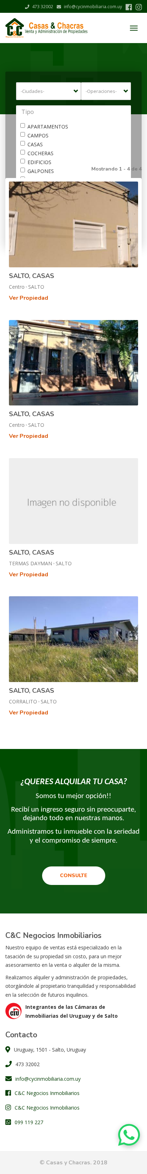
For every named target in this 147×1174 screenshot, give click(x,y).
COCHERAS (40, 153)
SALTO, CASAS (31, 276)
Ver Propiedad (28, 298)
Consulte (73, 875)
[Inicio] (46, 28)
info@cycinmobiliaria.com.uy (92, 7)
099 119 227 (29, 1122)
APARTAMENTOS (47, 126)
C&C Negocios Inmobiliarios (47, 1093)
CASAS (35, 144)
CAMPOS (38, 135)
